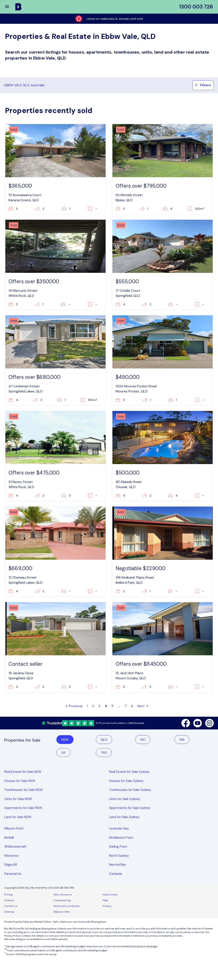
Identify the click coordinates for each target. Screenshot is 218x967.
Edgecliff (10, 864)
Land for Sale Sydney (124, 817)
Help (105, 900)
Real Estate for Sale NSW (22, 772)
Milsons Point (14, 828)
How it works (110, 894)
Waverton (11, 856)
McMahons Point (121, 837)
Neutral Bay (117, 864)
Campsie (115, 874)
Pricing (8, 894)
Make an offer (61, 911)
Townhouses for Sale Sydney (130, 790)
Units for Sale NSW (18, 799)
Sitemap (9, 911)
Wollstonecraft (15, 846)
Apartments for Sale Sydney (129, 808)
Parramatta (12, 874)
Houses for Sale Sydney (126, 781)
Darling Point (118, 846)
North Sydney (119, 856)
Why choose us (62, 894)
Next (141, 706)
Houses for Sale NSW (19, 781)
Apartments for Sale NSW (23, 808)
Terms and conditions (66, 906)
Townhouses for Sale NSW (23, 790)
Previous (75, 706)
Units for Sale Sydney (124, 799)
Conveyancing (62, 900)
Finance (9, 900)
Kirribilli (9, 837)
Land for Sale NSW (17, 817)
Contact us (11, 906)
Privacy (107, 906)
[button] (9, 7)
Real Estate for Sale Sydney (129, 772)
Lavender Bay (119, 828)
